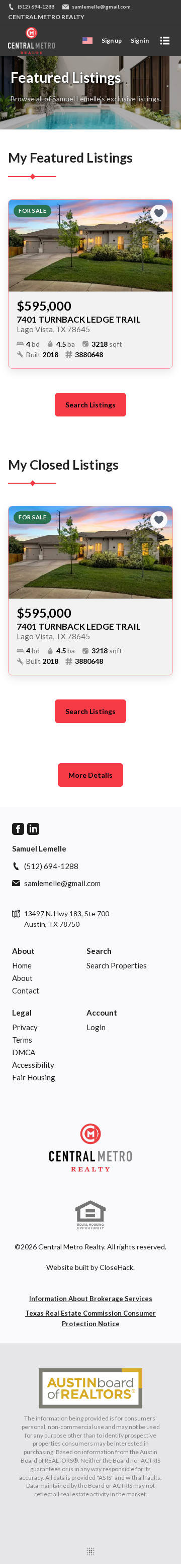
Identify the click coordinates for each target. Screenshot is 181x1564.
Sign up (112, 40)
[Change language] (87, 41)
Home (22, 965)
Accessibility (33, 1064)
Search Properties (116, 965)
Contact (25, 990)
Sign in (140, 40)
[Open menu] (165, 41)
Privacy (25, 1027)
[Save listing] (158, 213)
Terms (22, 1039)
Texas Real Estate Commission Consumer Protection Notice (90, 1318)
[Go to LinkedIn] (33, 829)
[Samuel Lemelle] (90, 1147)
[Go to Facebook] (18, 829)
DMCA (23, 1052)
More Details (90, 775)
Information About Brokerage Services (90, 1299)
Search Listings (90, 404)
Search (99, 950)
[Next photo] (160, 245)
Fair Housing (33, 1077)
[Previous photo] (20, 245)
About (23, 950)
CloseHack (116, 1267)
